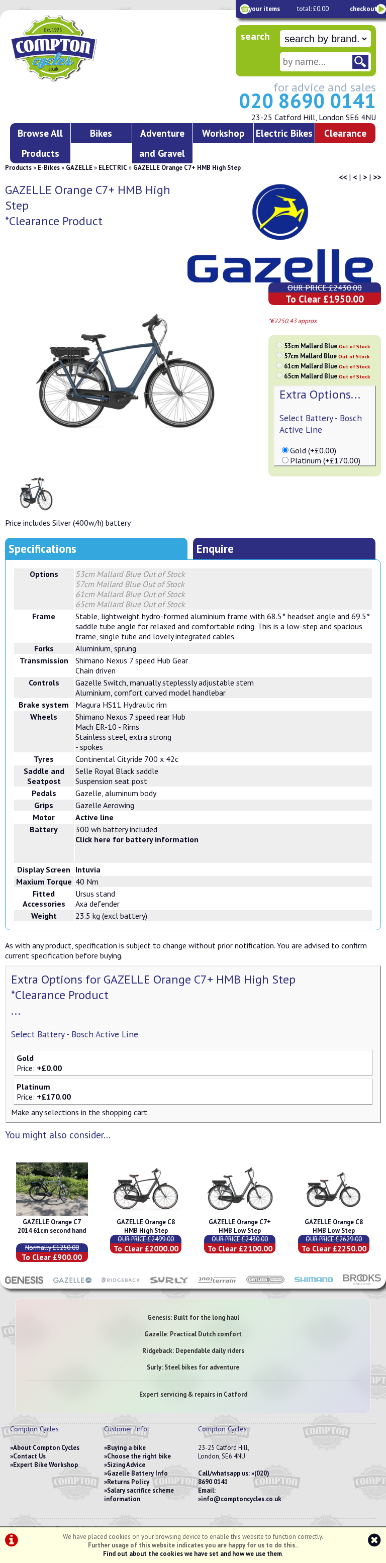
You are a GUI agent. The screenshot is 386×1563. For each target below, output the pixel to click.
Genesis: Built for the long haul (193, 1317)
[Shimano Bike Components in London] (314, 1284)
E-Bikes (49, 167)
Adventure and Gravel (162, 143)
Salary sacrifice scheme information (139, 1494)
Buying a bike (126, 1447)
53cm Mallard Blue (327, 346)
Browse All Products (40, 143)
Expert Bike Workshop (45, 1464)
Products (18, 167)
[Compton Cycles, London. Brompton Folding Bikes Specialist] (80, 79)
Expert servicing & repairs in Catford (193, 1394)
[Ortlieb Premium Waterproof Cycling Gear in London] (265, 1284)
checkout (363, 9)
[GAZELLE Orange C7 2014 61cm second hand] (51, 1213)
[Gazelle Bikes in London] (72, 1284)
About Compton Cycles (46, 1447)
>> (377, 177)
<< (343, 177)
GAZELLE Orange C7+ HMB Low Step (240, 1226)
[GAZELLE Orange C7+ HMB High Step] (130, 376)
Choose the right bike (139, 1456)
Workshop (223, 133)
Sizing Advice (126, 1464)
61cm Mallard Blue (327, 366)
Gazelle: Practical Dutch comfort (193, 1334)
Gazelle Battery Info (137, 1473)
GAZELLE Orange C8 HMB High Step (146, 1226)
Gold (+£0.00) (313, 450)
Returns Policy (128, 1482)
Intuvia (88, 869)
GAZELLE (79, 167)
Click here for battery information (137, 839)
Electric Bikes (284, 133)
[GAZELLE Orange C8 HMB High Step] (145, 1213)
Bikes (101, 133)
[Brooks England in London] (362, 1284)
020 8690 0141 (307, 100)
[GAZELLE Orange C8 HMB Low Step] (333, 1213)
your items (264, 9)
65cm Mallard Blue (327, 376)
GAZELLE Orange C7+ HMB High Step (187, 167)
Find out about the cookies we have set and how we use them (192, 1553)
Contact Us (29, 1456)
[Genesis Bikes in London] (24, 1284)
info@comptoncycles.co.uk (241, 1499)
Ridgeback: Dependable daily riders (193, 1350)
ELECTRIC (113, 167)
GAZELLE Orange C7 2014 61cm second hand (52, 1226)
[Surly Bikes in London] (169, 1284)
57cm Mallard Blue (326, 356)
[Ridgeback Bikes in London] (121, 1284)
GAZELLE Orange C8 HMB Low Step (334, 1226)
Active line (94, 817)
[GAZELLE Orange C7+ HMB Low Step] (239, 1213)
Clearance (345, 133)
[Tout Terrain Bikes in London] (217, 1284)
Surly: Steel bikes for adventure (193, 1367)
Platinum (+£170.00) (325, 460)
